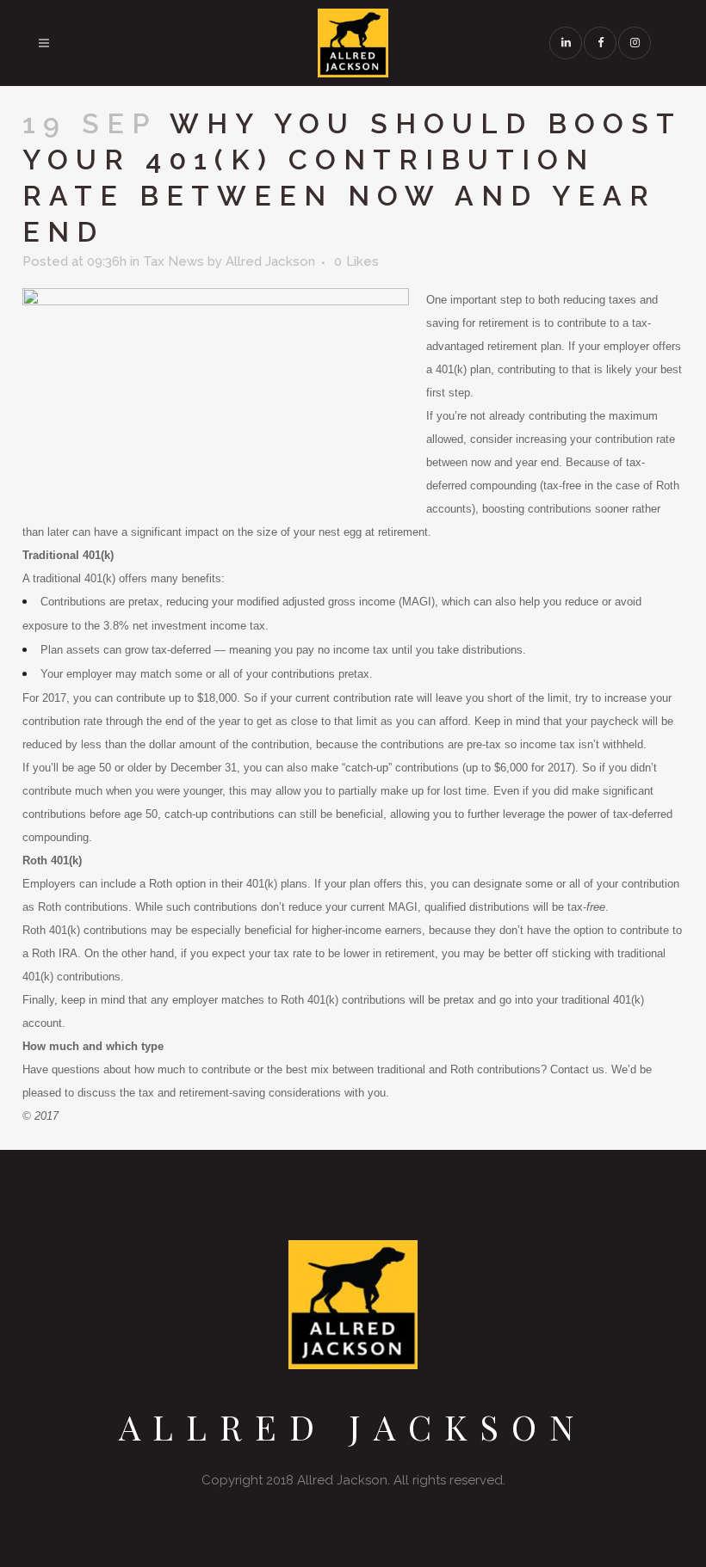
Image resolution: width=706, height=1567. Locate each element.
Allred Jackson (270, 261)
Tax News (173, 261)
